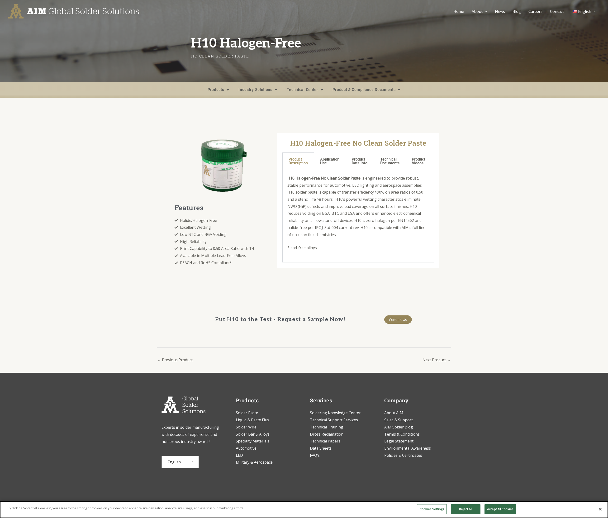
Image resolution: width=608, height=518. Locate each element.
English (174, 462)
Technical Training (327, 427)
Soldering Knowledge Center (335, 412)
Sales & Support (398, 420)
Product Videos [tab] (418, 161)
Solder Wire (246, 427)
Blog (517, 11)
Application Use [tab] (329, 161)
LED (239, 455)
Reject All (465, 509)
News (500, 11)
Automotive (246, 448)
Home (458, 11)
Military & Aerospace (254, 462)
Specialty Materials (252, 441)
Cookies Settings (432, 509)
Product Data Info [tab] (359, 161)
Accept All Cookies (500, 509)
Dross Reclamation (326, 434)
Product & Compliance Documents (363, 89)
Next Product (437, 359)
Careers (535, 11)
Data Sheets (321, 448)
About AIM (393, 412)
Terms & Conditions (402, 434)
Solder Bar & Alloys (253, 434)
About (477, 11)
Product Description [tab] (298, 161)
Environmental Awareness (407, 448)
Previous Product (175, 359)
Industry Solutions (255, 89)
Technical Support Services (334, 420)
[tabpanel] (358, 216)
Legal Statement (398, 441)
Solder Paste (247, 412)
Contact (557, 11)
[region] (304, 509)
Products (216, 89)
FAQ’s (315, 455)
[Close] (600, 509)
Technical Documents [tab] (389, 161)
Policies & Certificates (403, 455)
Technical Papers (325, 441)
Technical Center (302, 89)
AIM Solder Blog (398, 427)
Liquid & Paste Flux (252, 420)
